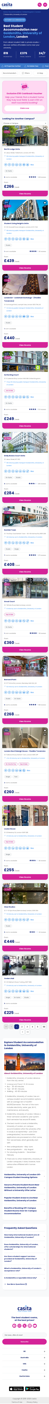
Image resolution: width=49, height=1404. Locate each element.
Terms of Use (17, 1402)
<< (6, 1027)
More (32, 164)
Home (5, 12)
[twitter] (25, 1326)
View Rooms (25, 193)
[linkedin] (30, 1326)
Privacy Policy (32, 1402)
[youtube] (35, 1326)
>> (28, 1032)
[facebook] (14, 1326)
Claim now (24, 108)
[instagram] (19, 1326)
